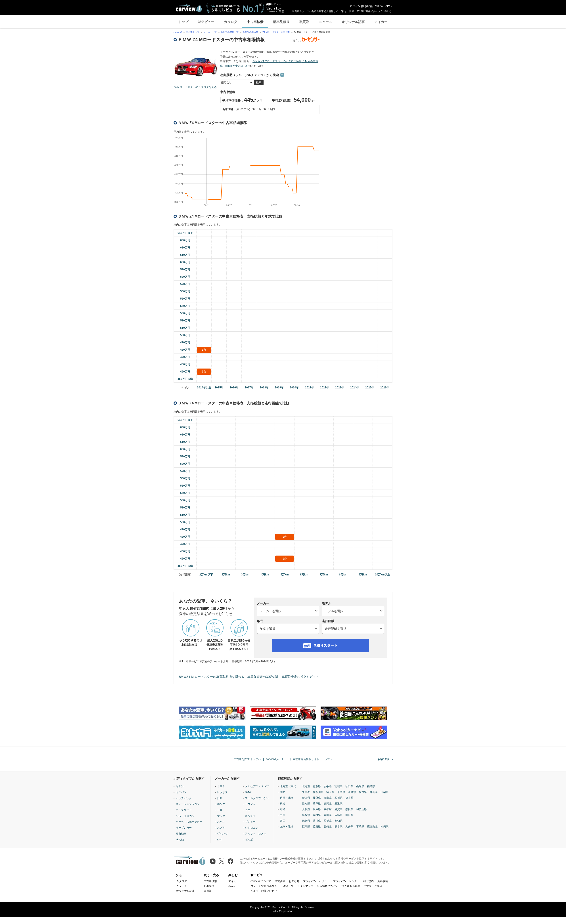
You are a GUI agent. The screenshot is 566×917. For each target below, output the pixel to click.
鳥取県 (306, 815)
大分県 (349, 826)
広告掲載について (327, 886)
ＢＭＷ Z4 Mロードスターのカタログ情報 (277, 61)
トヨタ (221, 786)
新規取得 (367, 6)
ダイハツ (222, 833)
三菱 (219, 810)
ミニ (247, 810)
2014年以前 (204, 387)
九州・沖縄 (286, 826)
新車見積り (281, 22)
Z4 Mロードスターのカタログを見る (195, 87)
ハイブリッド (184, 810)
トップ (183, 22)
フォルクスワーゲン (257, 798)
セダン (180, 786)
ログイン (355, 6)
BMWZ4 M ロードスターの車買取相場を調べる (211, 676)
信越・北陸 (286, 797)
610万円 (185, 254)
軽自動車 (181, 833)
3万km (245, 574)
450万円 (185, 371)
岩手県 (328, 786)
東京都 (306, 792)
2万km (226, 574)
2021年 (309, 387)
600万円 (185, 262)
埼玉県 (330, 792)
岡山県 (328, 815)
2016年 (234, 387)
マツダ (221, 816)
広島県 (338, 815)
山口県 (349, 815)
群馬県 (374, 792)
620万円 (185, 247)
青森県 (317, 786)
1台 (204, 349)
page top (383, 759)
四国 (282, 820)
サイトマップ (305, 886)
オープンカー (184, 827)
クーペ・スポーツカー (189, 821)
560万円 (185, 291)
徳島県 (306, 820)
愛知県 (306, 803)
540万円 (185, 306)
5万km (285, 574)
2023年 (339, 387)
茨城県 (352, 792)
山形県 (360, 786)
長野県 (317, 797)
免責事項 (382, 881)
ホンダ (221, 804)
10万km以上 (382, 574)
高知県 (338, 820)
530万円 (185, 313)
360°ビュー (206, 22)
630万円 (185, 240)
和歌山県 (361, 809)
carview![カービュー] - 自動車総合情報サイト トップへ (299, 759)
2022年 (324, 387)
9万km (363, 574)
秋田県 (349, 786)
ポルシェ (250, 816)
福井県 (349, 797)
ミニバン (181, 792)
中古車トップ (192, 32)
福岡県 (306, 826)
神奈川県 (318, 792)
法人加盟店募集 (351, 886)
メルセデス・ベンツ (257, 786)
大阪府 (306, 809)
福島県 (371, 786)
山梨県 (384, 792)
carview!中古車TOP (237, 65)
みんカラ (233, 886)
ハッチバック (184, 798)
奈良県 (349, 809)
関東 (282, 792)
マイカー (381, 22)
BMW (248, 792)
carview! (178, 32)
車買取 (304, 22)
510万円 (185, 327)
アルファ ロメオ (255, 833)
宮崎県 (360, 826)
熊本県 (338, 826)
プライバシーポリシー (316, 881)
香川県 (317, 820)
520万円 (185, 320)
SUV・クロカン (185, 816)
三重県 (338, 803)
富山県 (328, 797)
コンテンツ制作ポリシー (265, 886)
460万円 (185, 364)
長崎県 (328, 826)
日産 (219, 798)
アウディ (250, 804)
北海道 (306, 786)
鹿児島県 (372, 826)
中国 (282, 815)
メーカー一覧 (210, 32)
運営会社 (280, 881)
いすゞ (221, 839)
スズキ (221, 827)
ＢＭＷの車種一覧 (230, 32)
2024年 (354, 387)
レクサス (222, 792)
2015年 (219, 387)
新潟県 (306, 797)
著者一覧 (288, 886)
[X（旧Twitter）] (221, 861)
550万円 (185, 298)
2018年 (264, 387)
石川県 (338, 797)
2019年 (279, 387)
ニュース (325, 22)
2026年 (384, 387)
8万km (343, 574)
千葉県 (341, 792)
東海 (282, 803)
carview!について (260, 881)
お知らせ (294, 881)
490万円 (185, 342)
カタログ (230, 22)
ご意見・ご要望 (373, 886)
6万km (304, 574)
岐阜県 (317, 803)
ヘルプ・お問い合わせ (263, 890)
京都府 (328, 809)
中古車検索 (255, 22)
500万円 (185, 335)
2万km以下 (206, 574)
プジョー (250, 821)
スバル (221, 821)
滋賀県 (338, 809)
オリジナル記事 (353, 22)
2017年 (249, 387)
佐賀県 (317, 826)
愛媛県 (328, 820)
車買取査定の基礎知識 (262, 676)
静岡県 (328, 803)
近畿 (282, 809)
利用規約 (368, 881)
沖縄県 (384, 826)
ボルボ (249, 839)
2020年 (294, 387)
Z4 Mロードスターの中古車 (276, 32)
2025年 (369, 387)
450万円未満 (185, 378)
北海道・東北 (288, 786)
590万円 (185, 269)
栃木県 (363, 792)
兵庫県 (317, 809)
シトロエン (251, 827)
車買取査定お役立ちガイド (300, 676)
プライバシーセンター (346, 881)
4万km (265, 574)
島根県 (317, 815)
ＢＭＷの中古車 (250, 32)
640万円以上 (185, 233)
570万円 (185, 284)
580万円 (185, 276)
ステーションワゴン (188, 804)
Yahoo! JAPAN (383, 6)
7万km (324, 574)
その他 (180, 839)
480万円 (185, 349)
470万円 (185, 357)
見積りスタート (325, 645)
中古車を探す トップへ (247, 759)
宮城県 (338, 786)
